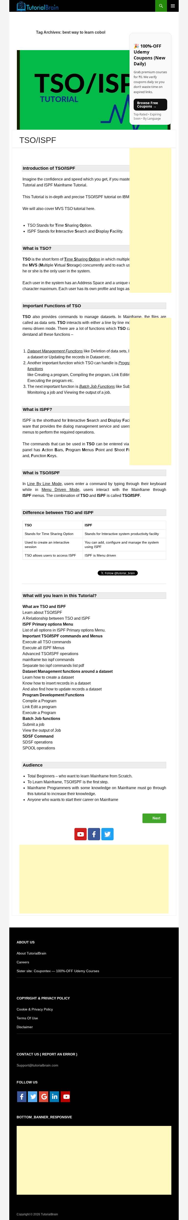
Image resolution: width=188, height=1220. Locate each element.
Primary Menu (173, 6)
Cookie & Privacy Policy (35, 1009)
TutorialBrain (49, 1214)
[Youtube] (80, 834)
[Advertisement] (94, 878)
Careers (23, 962)
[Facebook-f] (94, 834)
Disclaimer (25, 1026)
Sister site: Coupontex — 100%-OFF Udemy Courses (56, 970)
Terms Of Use (27, 1018)
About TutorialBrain (32, 953)
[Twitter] (107, 834)
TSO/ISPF (36, 140)
